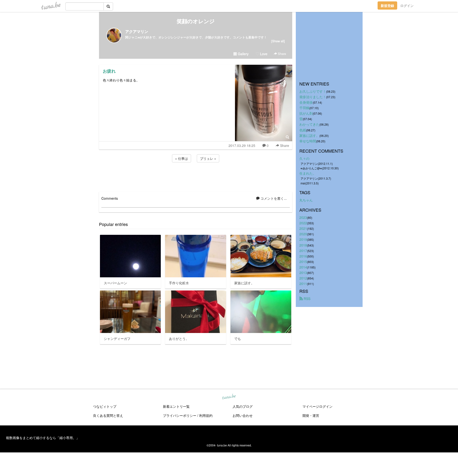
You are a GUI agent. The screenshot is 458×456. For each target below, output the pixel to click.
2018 (303, 245)
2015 (303, 261)
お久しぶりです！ (312, 91)
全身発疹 (306, 102)
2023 (303, 217)
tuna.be (228, 397)
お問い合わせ (243, 415)
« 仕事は (181, 158)
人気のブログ (243, 406)
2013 (303, 272)
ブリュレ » (208, 158)
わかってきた (309, 124)
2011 (303, 283)
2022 (303, 222)
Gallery (243, 53)
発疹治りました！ (312, 96)
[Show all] (278, 41)
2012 (303, 278)
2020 (303, 233)
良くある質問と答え (108, 415)
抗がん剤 (306, 113)
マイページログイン (317, 406)
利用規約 (206, 415)
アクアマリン (136, 31)
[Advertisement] (195, 176)
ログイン (407, 5)
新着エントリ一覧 (176, 406)
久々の (304, 158)
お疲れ (109, 71)
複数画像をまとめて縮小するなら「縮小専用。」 (42, 437)
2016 (303, 256)
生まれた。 (307, 173)
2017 (303, 250)
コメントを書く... (273, 198)
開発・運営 (310, 415)
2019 (303, 239)
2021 (303, 228)
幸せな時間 (307, 141)
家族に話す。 (309, 135)
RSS (306, 298)
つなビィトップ (104, 406)
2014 (303, 267)
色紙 (302, 130)
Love (263, 53)
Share (281, 53)
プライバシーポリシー (179, 415)
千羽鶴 (304, 107)
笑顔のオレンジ (196, 21)
